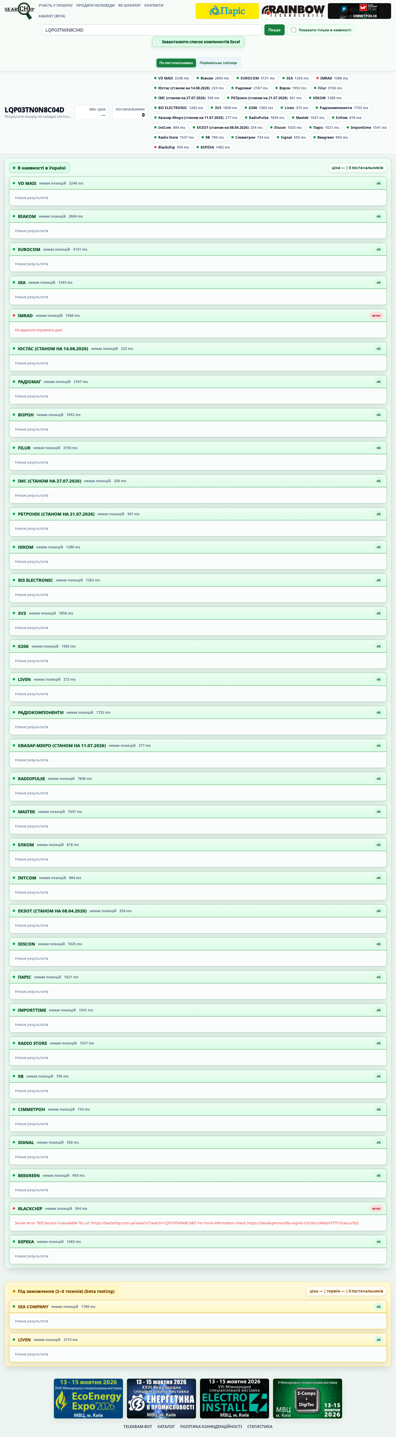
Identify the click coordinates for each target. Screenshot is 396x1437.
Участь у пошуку (56, 5)
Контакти (154, 5)
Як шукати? (129, 5)
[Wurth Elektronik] (359, 11)
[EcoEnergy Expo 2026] (88, 1398)
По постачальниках (176, 63)
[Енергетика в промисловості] (161, 1398)
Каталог (166, 1426)
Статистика (260, 1426)
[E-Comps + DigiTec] (307, 1398)
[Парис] (227, 11)
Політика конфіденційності (211, 1426)
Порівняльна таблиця (218, 63)
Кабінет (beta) (52, 16)
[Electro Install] (234, 1398)
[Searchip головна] (19, 11)
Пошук (274, 30)
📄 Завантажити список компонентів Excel (198, 41)
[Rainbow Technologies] (293, 11)
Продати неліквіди (95, 5)
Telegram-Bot (137, 1426)
